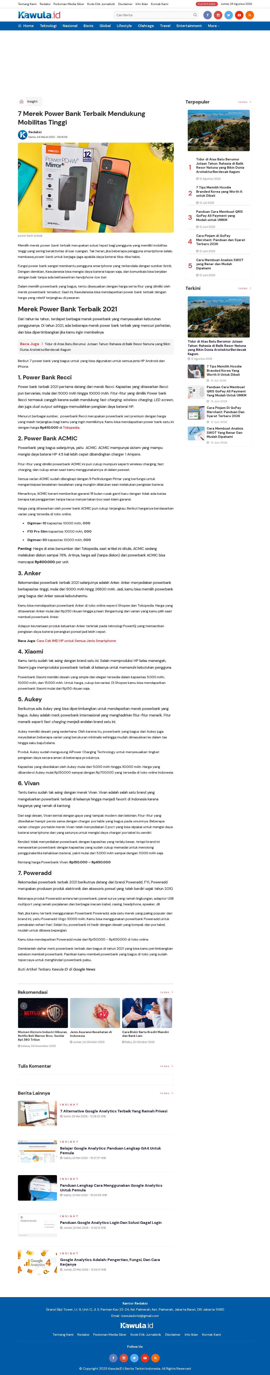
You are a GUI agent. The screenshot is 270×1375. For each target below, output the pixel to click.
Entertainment (189, 25)
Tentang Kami (27, 4)
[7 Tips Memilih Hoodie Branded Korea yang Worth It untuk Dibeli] (196, 371)
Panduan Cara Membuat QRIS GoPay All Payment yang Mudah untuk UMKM (219, 216)
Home (28, 25)
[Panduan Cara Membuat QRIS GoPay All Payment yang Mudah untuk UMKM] (196, 392)
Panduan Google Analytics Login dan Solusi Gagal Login (111, 1222)
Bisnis (88, 25)
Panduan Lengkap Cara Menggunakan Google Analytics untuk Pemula (111, 1188)
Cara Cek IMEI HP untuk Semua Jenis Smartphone (76, 641)
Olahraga (146, 25)
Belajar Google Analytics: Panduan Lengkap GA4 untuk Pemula (110, 1150)
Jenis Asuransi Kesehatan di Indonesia (91, 1034)
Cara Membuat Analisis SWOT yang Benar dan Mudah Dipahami (219, 264)
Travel (165, 25)
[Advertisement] (135, 65)
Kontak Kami (159, 4)
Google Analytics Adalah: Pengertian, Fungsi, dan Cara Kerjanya (110, 1262)
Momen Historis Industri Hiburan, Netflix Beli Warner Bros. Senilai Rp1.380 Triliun (43, 1035)
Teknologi (48, 25)
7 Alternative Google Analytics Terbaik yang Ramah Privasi (113, 1111)
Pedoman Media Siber (69, 4)
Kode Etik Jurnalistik (101, 4)
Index (166, 992)
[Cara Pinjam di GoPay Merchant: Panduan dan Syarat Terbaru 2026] (196, 413)
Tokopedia (71, 427)
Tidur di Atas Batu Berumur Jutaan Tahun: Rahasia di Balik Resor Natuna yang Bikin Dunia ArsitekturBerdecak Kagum (220, 165)
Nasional (70, 25)
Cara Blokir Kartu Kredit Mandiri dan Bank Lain (145, 1034)
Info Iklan (142, 4)
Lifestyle (124, 25)
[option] (44, 1024)
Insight (32, 101)
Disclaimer (125, 4)
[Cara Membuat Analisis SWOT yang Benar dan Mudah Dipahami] (196, 433)
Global (105, 25)
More (212, 25)
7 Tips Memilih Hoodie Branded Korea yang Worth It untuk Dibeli (219, 191)
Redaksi (45, 4)
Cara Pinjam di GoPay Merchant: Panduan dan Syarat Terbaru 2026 (220, 240)
